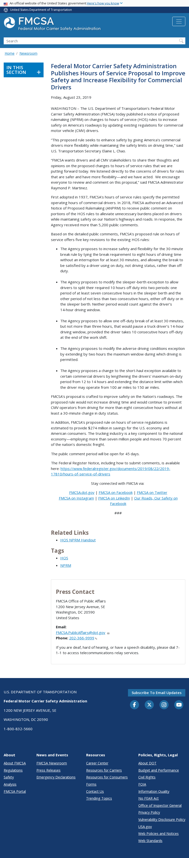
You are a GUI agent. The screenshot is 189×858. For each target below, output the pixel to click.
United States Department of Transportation (41, 10)
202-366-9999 (81, 637)
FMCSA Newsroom (51, 763)
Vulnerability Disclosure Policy (161, 819)
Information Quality (153, 791)
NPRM (65, 565)
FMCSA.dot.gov (81, 492)
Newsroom (28, 53)
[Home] (53, 25)
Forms (91, 784)
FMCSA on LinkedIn (114, 498)
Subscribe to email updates (157, 692)
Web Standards (150, 840)
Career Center (97, 763)
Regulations (13, 770)
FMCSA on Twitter (152, 492)
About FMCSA (15, 763)
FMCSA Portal (15, 791)
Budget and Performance (158, 770)
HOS (64, 557)
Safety (9, 777)
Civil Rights (147, 777)
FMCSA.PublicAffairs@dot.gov (80, 632)
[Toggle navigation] (178, 21)
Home (10, 53)
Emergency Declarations (56, 777)
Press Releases (48, 770)
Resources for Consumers (107, 777)
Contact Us (95, 791)
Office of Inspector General (160, 805)
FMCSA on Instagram (76, 498)
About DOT (147, 763)
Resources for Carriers (104, 770)
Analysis (10, 784)
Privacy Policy (149, 812)
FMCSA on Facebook (116, 492)
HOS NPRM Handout (78, 539)
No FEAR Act (148, 798)
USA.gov (145, 826)
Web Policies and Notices (158, 833)
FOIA (142, 784)
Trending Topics (99, 798)
